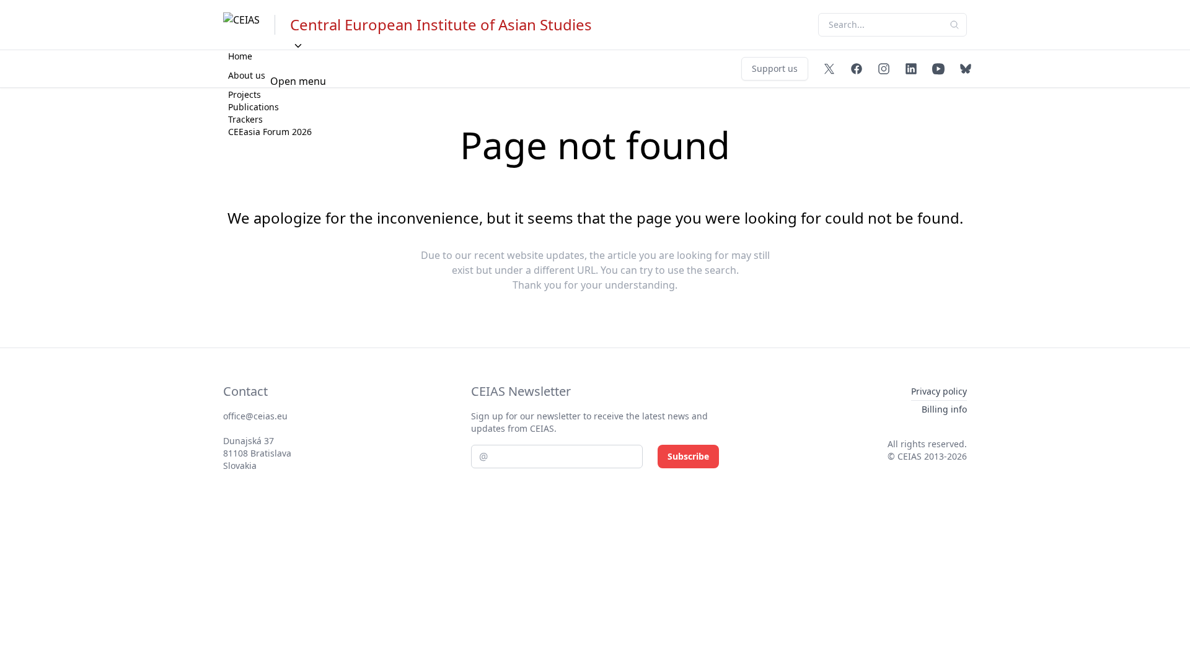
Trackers (245, 119)
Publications (253, 107)
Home (240, 56)
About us (246, 75)
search (720, 270)
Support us (775, 68)
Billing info (944, 409)
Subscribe (688, 456)
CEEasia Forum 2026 (270, 132)
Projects (244, 94)
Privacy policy (939, 391)
